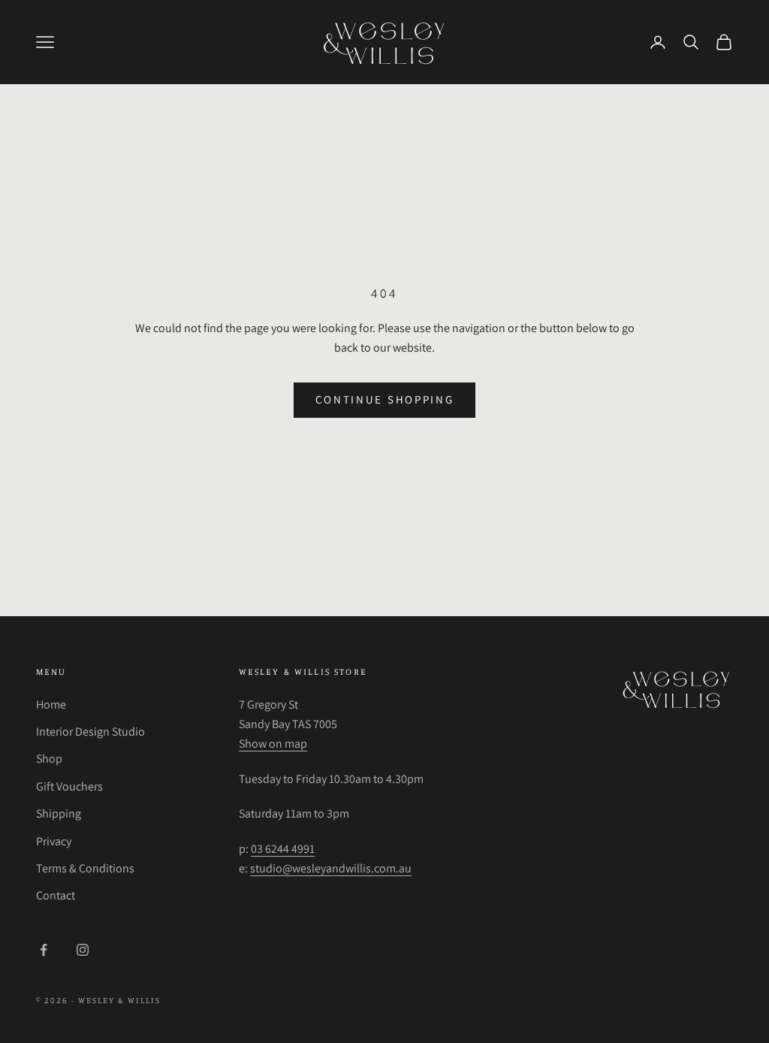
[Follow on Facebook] (43, 949)
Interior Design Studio (90, 731)
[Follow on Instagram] (82, 949)
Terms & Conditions (85, 868)
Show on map (273, 743)
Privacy (53, 841)
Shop (49, 758)
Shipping (58, 813)
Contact (55, 895)
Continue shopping (384, 399)
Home (51, 704)
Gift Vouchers (69, 786)
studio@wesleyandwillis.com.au (331, 868)
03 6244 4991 (283, 849)
